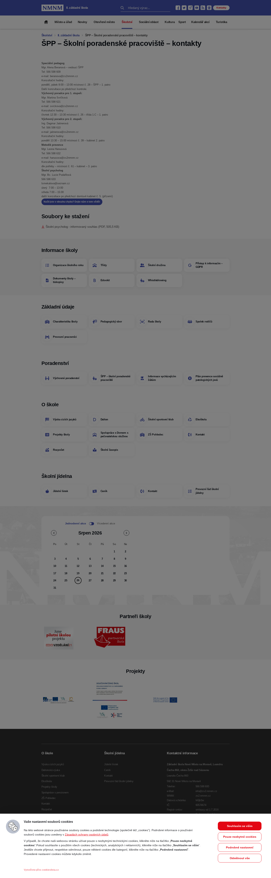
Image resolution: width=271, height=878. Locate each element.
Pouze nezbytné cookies (239, 836)
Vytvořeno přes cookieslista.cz (41, 869)
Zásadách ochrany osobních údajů (86, 834)
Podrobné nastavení (239, 847)
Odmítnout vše (240, 858)
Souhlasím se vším (239, 826)
